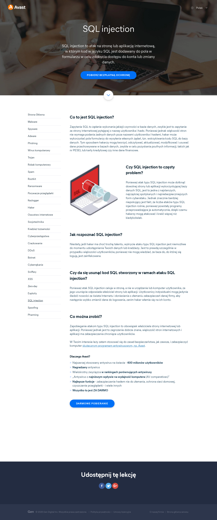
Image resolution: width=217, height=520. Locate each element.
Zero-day (32, 286)
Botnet (31, 257)
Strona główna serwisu (177, 512)
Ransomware (35, 186)
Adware (32, 136)
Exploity (32, 293)
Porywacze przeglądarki (41, 193)
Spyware (32, 128)
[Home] (16, 7)
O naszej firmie (157, 512)
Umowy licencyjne (122, 512)
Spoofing (33, 307)
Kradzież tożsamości (39, 229)
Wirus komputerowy (39, 150)
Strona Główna (36, 114)
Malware (32, 121)
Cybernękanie (35, 264)
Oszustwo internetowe (40, 214)
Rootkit (32, 178)
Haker (31, 207)
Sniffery (32, 271)
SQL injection (35, 300)
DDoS (31, 250)
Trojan (31, 157)
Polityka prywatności (100, 512)
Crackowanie (35, 243)
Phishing (32, 143)
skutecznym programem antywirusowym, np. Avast (113, 345)
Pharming (33, 314)
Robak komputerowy (39, 164)
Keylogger (33, 200)
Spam (31, 171)
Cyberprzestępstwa (38, 236)
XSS (30, 279)
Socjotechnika (36, 221)
